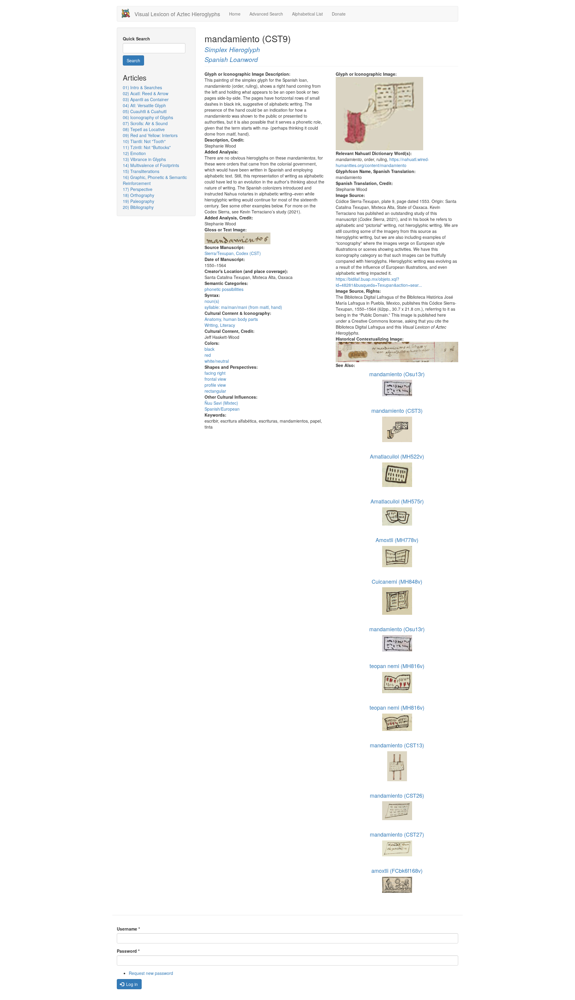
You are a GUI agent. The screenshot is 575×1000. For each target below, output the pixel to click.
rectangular (215, 391)
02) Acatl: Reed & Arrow (145, 93)
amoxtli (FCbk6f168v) (397, 870)
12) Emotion (134, 153)
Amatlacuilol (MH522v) (397, 456)
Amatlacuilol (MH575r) (397, 501)
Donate (339, 14)
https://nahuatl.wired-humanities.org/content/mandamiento (382, 162)
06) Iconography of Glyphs (148, 117)
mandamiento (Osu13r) (397, 374)
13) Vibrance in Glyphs (144, 159)
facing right (215, 373)
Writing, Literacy (220, 325)
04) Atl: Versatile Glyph (144, 105)
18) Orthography (138, 195)
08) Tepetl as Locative (144, 129)
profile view (215, 385)
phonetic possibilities (224, 289)
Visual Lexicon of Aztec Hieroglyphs (177, 14)
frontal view (215, 379)
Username (128, 929)
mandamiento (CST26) (397, 795)
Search (133, 60)
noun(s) (212, 301)
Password (128, 951)
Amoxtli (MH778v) (397, 540)
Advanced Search (266, 14)
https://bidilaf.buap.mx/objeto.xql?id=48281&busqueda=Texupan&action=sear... (379, 282)
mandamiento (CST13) (397, 745)
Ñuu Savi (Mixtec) (221, 403)
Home (234, 14)
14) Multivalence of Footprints (151, 165)
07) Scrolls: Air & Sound (145, 123)
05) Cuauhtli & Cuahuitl (145, 111)
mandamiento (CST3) (397, 410)
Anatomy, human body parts (231, 319)
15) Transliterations (141, 171)
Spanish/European (222, 409)
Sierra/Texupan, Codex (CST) (233, 253)
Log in (131, 984)
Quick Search (136, 39)
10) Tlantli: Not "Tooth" (144, 141)
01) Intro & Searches (142, 87)
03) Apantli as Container (146, 99)
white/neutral (217, 361)
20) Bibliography (138, 207)
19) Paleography (138, 201)
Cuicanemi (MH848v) (397, 581)
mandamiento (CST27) (397, 834)
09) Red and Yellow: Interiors (150, 135)
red (208, 355)
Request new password (151, 973)
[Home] (128, 13)
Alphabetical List (307, 14)
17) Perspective (137, 189)
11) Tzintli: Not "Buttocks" (147, 147)
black (209, 349)
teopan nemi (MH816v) (397, 666)
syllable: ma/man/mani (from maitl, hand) (243, 307)
